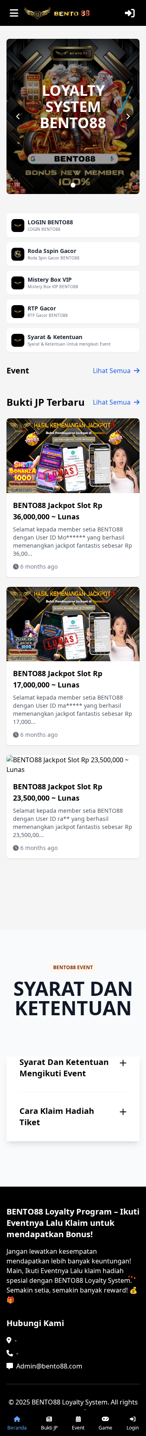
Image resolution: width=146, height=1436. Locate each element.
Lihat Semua (112, 370)
